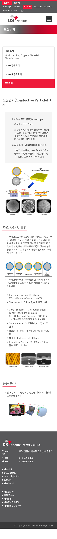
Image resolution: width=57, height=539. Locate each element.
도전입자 (8, 479)
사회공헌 (8, 498)
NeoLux (27, 6)
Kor (8, 2)
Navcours (38, 6)
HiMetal (17, 6)
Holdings (7, 6)
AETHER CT (48, 6)
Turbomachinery (9, 10)
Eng (18, 2)
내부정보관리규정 (11, 502)
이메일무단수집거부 (12, 505)
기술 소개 (8, 469)
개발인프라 (8, 491)
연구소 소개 (9, 483)
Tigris (22, 10)
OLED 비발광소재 (11, 476)
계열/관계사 (9, 495)
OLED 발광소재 (11, 472)
